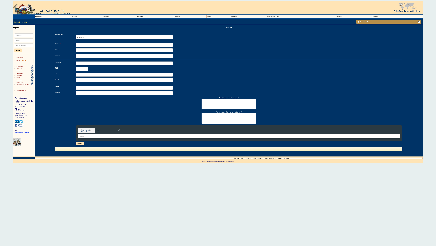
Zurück (24, 22)
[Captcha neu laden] (119, 130)
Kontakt (242, 158)
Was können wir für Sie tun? (229, 98)
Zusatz (57, 55)
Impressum (248, 158)
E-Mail (58, 92)
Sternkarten (140, 16)
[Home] (42, 9)
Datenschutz (260, 158)
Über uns (236, 158)
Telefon (57, 87)
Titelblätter (177, 16)
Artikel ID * (59, 34)
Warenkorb (389, 22)
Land (57, 79)
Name (58, 44)
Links (266, 158)
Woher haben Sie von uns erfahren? (229, 112)
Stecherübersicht (21, 90)
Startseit (375, 16)
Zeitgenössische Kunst (272, 16)
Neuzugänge (20, 57)
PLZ (56, 68)
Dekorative (234, 16)
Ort (56, 73)
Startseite (17, 60)
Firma (57, 49)
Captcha (98, 130)
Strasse (58, 62)
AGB (254, 158)
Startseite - (18, 22)
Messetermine (272, 158)
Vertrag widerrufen (283, 158)
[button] (119, 130)
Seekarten (106, 16)
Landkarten (38, 16)
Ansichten (74, 16)
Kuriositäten (339, 16)
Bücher (209, 16)
